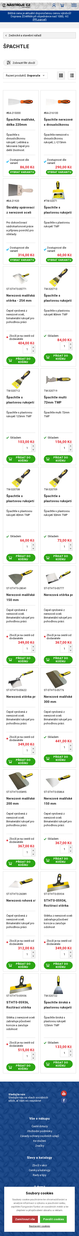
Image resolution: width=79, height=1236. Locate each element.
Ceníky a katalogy (39, 1170)
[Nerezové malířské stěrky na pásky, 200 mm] (20, 781)
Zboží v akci (39, 1165)
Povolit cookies (53, 1219)
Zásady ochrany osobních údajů (39, 1136)
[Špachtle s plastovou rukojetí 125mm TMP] (20, 380)
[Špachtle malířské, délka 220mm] (20, 102)
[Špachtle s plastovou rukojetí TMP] (58, 190)
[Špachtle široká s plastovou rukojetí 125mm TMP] (58, 985)
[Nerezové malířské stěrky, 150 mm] (58, 781)
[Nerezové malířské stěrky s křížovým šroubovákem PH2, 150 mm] (20, 577)
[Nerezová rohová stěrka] (20, 883)
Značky (39, 1145)
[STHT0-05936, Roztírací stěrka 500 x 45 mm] (20, 985)
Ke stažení (39, 1140)
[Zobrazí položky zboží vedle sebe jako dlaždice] (61, 75)
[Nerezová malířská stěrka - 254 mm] (20, 277)
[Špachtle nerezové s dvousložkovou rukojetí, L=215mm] (58, 102)
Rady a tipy (39, 1175)
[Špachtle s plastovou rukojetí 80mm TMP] (58, 277)
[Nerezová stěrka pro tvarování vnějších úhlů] (20, 679)
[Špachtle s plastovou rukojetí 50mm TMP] (58, 478)
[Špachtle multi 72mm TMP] (58, 380)
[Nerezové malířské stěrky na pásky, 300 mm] (58, 679)
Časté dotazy (40, 1126)
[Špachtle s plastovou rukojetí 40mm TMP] (20, 478)
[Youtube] (64, 1093)
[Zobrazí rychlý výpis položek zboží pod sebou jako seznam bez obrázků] (72, 75)
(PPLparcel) (40, 19)
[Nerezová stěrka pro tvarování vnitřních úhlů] (58, 577)
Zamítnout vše (25, 1219)
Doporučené (35, 75)
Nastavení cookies (39, 1226)
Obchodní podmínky (39, 1131)
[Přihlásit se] (54, 5)
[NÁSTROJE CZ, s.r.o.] (15, 5)
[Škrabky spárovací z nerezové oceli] (20, 190)
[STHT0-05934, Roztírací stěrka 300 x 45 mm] (58, 883)
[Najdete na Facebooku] (64, 1100)
